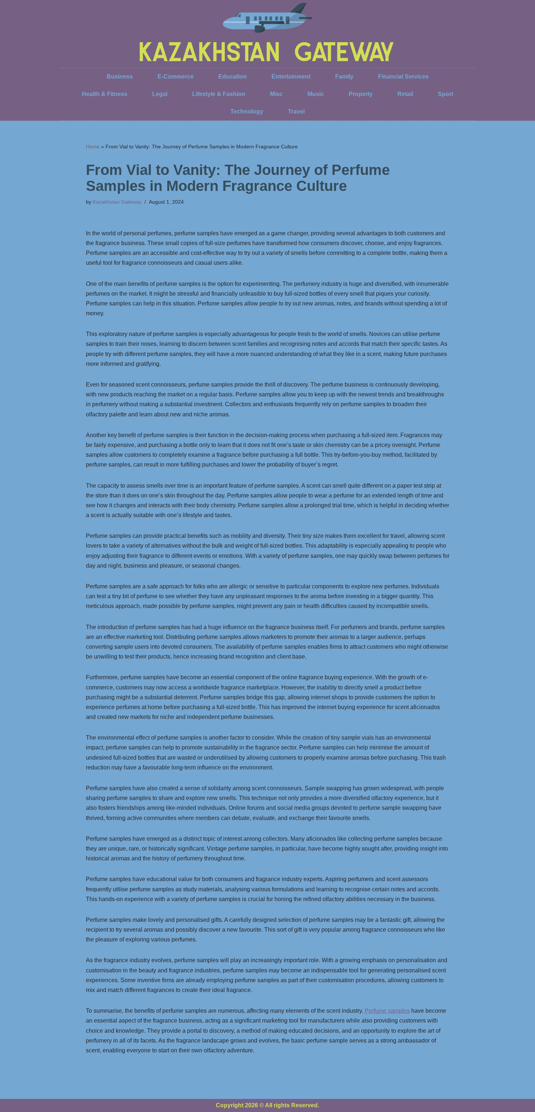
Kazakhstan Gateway (117, 202)
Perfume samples (387, 1011)
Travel (296, 111)
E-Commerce (176, 76)
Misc (276, 94)
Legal (159, 94)
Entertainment (291, 76)
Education (232, 76)
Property (361, 94)
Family (344, 76)
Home (93, 146)
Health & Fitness (104, 94)
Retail (405, 94)
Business (120, 76)
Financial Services (403, 76)
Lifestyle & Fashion (218, 94)
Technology (246, 111)
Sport (445, 94)
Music (316, 94)
